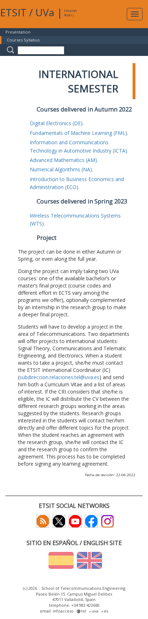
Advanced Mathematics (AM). (64, 160)
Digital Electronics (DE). (57, 123)
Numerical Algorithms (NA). (61, 169)
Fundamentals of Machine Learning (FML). (79, 132)
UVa (44, 12)
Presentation (18, 32)
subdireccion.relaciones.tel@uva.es (59, 377)
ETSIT (13, 12)
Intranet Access (70, 13)
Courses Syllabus (23, 40)
